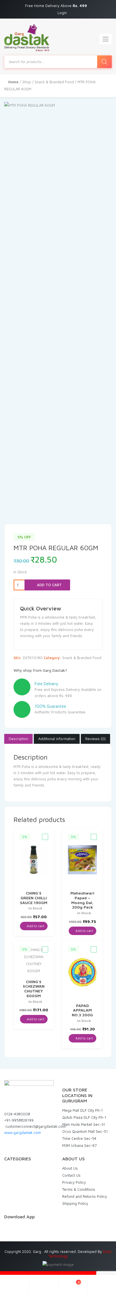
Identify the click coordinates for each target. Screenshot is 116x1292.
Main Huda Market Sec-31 (83, 1124)
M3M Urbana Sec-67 (79, 1145)
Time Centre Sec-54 (79, 1138)
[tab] (18, 739)
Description (18, 738)
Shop (26, 82)
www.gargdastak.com (22, 1132)
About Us (70, 1168)
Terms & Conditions (78, 1189)
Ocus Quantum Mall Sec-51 (85, 1131)
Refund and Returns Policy (84, 1196)
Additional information (56, 738)
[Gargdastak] (26, 37)
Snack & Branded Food (54, 82)
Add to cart (49, 585)
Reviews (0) (95, 738)
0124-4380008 (17, 1114)
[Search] (104, 61)
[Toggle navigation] (105, 39)
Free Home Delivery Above (56, 5)
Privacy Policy (74, 1182)
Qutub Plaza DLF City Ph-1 (84, 1117)
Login (62, 12)
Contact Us (71, 1175)
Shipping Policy (75, 1203)
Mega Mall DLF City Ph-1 (82, 1110)
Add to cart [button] (35, 926)
